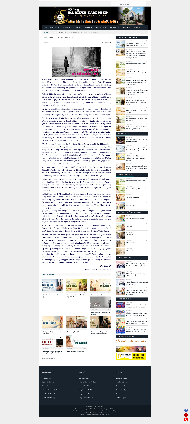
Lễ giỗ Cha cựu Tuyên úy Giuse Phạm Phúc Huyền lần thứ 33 (135, 44)
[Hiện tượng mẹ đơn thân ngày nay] (76, 342)
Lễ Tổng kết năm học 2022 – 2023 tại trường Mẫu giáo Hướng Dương (136, 306)
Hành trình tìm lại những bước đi (136, 189)
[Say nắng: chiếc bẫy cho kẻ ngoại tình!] (76, 286)
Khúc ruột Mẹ (130, 205)
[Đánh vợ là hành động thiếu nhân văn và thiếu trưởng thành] (100, 323)
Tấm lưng (129, 226)
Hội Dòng (53, 27)
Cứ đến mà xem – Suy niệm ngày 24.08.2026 (136, 120)
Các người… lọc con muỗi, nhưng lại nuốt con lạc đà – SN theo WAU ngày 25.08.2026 (137, 92)
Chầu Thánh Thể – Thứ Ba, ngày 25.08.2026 (136, 73)
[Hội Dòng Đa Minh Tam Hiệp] (95, 15)
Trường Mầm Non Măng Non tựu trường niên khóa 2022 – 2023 (136, 322)
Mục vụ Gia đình (106, 42)
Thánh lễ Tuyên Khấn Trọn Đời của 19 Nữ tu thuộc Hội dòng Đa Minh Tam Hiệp (136, 266)
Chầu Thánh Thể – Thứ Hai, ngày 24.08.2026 (136, 111)
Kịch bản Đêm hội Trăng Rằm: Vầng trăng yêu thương (137, 141)
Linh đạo (65, 27)
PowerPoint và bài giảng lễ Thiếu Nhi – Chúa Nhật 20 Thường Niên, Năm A (136, 168)
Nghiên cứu (113, 27)
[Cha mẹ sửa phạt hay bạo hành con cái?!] (100, 303)
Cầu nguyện (99, 27)
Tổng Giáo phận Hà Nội (85, 390)
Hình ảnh (127, 258)
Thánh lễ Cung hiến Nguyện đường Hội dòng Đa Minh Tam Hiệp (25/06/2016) (137, 292)
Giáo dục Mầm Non (124, 299)
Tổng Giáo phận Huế (85, 394)
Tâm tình (121, 212)
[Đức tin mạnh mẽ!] (100, 286)
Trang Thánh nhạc (121, 390)
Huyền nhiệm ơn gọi (133, 212)
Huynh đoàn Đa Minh (48, 382)
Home (45, 27)
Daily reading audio (121, 378)
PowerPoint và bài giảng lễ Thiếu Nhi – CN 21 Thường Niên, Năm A (136, 149)
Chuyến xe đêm (131, 243)
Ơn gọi (75, 27)
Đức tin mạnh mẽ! (96, 295)
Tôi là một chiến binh (132, 197)
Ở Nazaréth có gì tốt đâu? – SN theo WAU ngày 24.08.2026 (137, 128)
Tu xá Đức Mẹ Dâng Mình (49, 394)
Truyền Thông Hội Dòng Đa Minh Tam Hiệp (98, 414)
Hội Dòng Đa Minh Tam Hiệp (98, 413)
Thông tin (86, 27)
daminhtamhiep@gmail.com (81, 411)
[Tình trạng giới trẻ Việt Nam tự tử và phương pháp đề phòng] (52, 342)
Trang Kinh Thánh (121, 386)
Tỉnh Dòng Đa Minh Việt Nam (50, 390)
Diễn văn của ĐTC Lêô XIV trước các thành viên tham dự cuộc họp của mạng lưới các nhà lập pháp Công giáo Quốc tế (136, 55)
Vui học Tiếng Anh (121, 398)
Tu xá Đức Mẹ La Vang (48, 398)
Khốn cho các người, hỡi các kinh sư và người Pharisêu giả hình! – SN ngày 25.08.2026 (137, 82)
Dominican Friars (46, 378)
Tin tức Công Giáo (84, 386)
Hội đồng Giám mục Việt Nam (87, 382)
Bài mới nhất (122, 37)
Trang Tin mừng (120, 394)
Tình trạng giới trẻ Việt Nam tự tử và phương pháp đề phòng (52, 352)
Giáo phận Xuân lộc (84, 378)
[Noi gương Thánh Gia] (76, 323)
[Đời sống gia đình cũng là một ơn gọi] (52, 286)
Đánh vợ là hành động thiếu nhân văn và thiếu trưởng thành (101, 332)
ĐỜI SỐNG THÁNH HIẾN (125, 175)
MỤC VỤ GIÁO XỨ (123, 133)
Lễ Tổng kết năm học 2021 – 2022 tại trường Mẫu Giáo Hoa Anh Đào (137, 330)
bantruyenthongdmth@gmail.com (111, 411)
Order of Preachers (47, 386)
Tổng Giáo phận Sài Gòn (86, 398)
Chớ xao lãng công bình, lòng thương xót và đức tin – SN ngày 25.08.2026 (136, 102)
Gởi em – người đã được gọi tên (135, 218)
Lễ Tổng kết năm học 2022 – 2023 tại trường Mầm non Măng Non (136, 314)
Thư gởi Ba (129, 234)
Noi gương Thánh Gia (73, 332)
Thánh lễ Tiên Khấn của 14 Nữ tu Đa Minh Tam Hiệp (137, 283)
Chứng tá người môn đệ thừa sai (136, 64)
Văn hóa (125, 27)
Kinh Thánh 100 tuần (122, 382)
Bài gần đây (133, 37)
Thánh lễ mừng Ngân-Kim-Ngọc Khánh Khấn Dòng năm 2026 (136, 275)
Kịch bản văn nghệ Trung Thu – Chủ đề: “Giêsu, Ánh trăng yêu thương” (136, 158)
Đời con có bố (130, 251)
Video (120, 258)
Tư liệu (135, 27)
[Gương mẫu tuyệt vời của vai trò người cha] (52, 323)
